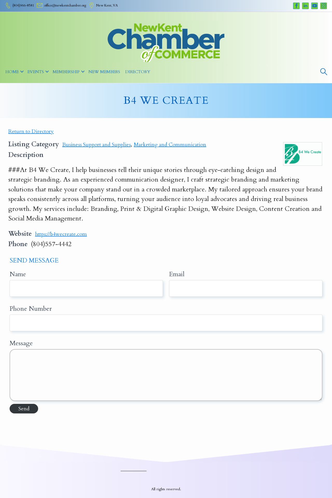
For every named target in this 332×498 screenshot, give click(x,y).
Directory (137, 72)
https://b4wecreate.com (61, 234)
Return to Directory (31, 131)
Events (35, 72)
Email (176, 274)
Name (18, 274)
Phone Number (31, 308)
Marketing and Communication (170, 144)
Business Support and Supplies (96, 144)
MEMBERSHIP (66, 72)
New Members (104, 72)
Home (12, 72)
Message (21, 343)
